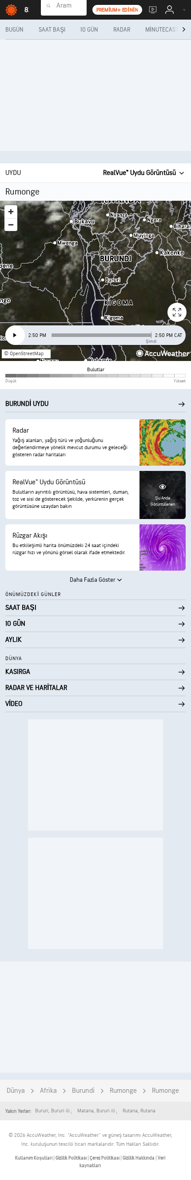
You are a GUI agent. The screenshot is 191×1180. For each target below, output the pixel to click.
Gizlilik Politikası (72, 1158)
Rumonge (123, 1091)
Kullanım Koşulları (34, 1158)
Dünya (16, 1091)
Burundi (83, 1091)
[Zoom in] (10, 211)
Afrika (48, 1091)
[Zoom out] (10, 224)
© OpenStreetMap (24, 353)
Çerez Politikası (105, 1158)
